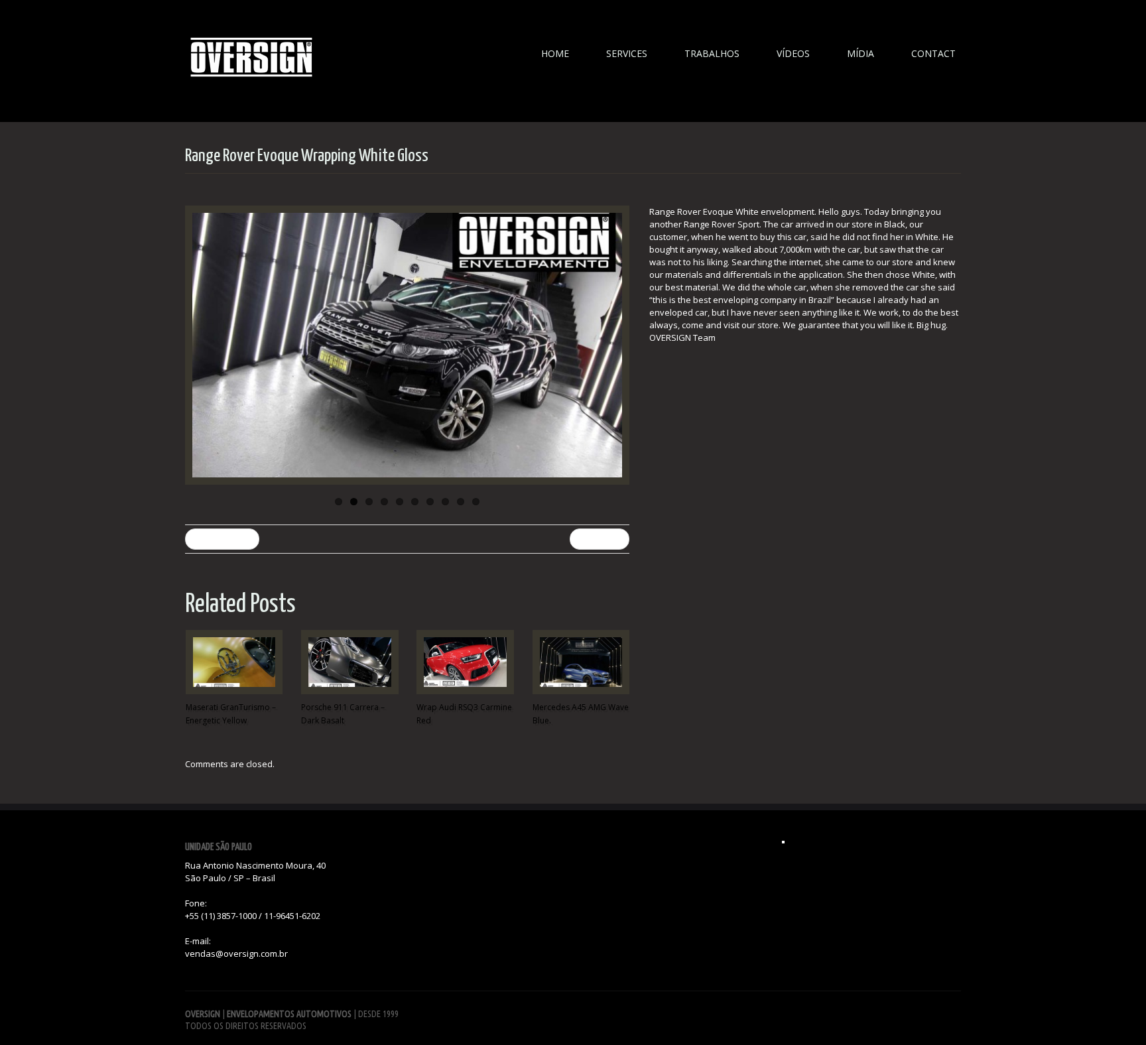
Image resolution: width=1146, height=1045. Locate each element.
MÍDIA (860, 53)
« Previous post (222, 539)
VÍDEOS (793, 53)
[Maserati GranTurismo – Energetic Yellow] (234, 662)
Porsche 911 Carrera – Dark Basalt (343, 714)
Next (616, 345)
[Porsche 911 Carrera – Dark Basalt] (349, 662)
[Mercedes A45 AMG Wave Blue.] (581, 662)
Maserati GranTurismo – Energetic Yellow (231, 714)
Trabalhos (711, 53)
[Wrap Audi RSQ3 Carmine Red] (465, 662)
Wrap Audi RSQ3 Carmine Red (464, 714)
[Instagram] (783, 842)
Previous (198, 345)
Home (555, 53)
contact (933, 53)
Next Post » (599, 539)
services (626, 53)
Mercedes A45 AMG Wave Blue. (581, 714)
